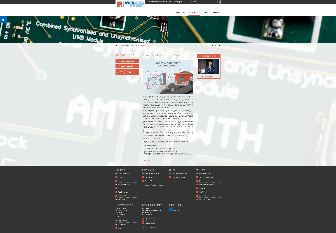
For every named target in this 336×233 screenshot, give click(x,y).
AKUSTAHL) (162, 143)
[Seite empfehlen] (217, 45)
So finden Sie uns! (151, 227)
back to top (146, 161)
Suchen (218, 1)
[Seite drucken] (219, 45)
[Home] (130, 8)
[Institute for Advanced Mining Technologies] (116, 45)
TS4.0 (190, 155)
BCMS (174, 148)
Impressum (122, 224)
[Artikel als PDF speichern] (194, 56)
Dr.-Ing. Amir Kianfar (205, 76)
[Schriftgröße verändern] (210, 45)
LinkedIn (176, 210)
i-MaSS (186, 153)
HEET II (174, 151)
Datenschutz (122, 221)
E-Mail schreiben (150, 223)
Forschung (122, 45)
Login (120, 228)
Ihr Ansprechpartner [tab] (207, 56)
